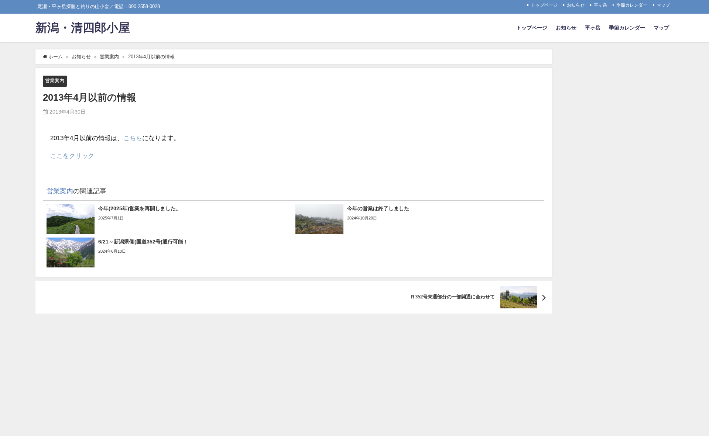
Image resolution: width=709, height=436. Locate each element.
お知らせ (576, 5)
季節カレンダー (631, 5)
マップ (663, 5)
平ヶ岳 (600, 5)
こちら (132, 138)
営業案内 (54, 80)
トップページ (544, 5)
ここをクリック (72, 155)
